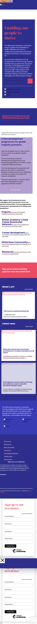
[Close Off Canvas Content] (2, 560)
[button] (31, 4)
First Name (8, 524)
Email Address (10, 516)
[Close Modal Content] (1, 557)
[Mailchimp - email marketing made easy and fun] (19, 552)
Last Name (8, 532)
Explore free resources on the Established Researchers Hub (16, 116)
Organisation (9, 538)
